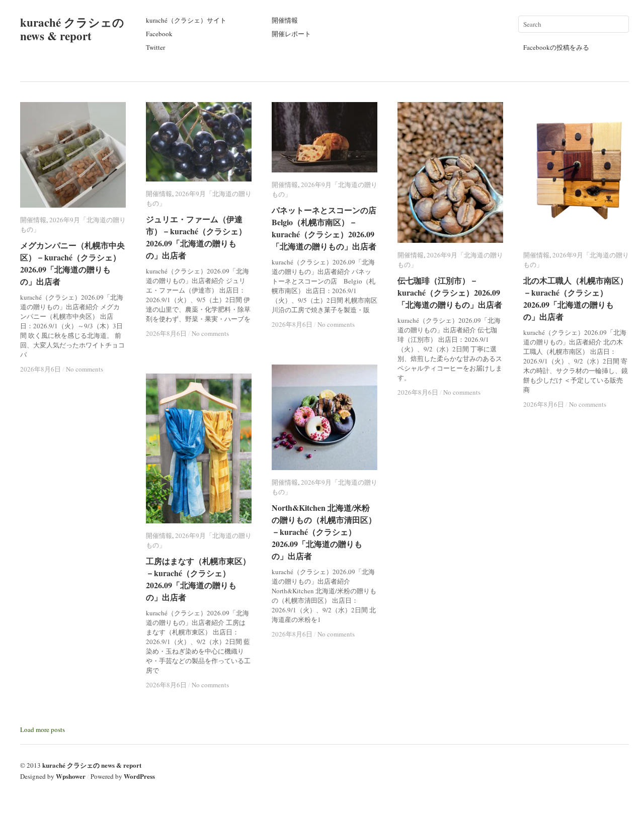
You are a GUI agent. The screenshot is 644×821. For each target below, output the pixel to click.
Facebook (159, 33)
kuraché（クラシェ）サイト (186, 20)
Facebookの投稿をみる (556, 47)
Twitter (155, 47)
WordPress (139, 776)
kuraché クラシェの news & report (72, 29)
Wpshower (71, 776)
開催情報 (285, 20)
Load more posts (42, 729)
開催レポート (291, 33)
